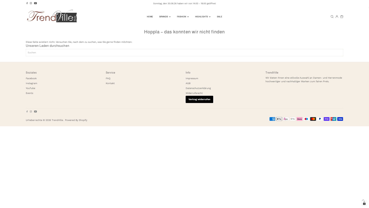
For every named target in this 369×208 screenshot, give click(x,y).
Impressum (192, 78)
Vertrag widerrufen (199, 99)
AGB (188, 83)
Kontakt (110, 83)
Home (150, 16)
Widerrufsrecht (194, 93)
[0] (341, 16)
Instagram (31, 83)
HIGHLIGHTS (201, 16)
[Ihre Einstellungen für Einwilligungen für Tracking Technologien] (364, 203)
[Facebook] (27, 3)
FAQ (108, 78)
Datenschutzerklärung (198, 88)
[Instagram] (31, 3)
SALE (219, 16)
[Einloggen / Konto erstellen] (337, 16)
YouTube (30, 88)
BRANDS (163, 16)
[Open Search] (332, 16)
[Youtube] (35, 3)
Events (29, 93)
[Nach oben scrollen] (363, 200)
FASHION (182, 16)
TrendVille (57, 120)
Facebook (31, 78)
